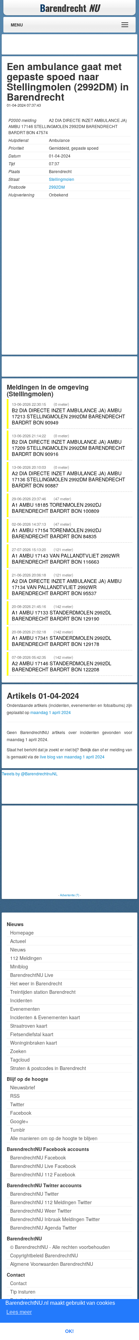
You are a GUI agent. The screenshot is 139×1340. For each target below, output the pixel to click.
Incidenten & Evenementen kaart (45, 1017)
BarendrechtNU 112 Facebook (42, 1174)
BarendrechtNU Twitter (34, 1193)
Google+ (19, 1121)
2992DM (57, 187)
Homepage (22, 932)
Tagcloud (20, 1059)
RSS (15, 1095)
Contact (18, 1283)
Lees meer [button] (19, 1312)
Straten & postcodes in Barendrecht (48, 1068)
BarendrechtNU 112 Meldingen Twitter (51, 1202)
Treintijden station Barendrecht (43, 991)
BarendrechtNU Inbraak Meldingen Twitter (55, 1219)
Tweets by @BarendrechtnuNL (30, 773)
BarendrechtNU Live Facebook (43, 1166)
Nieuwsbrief (22, 1087)
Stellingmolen (61, 179)
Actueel (18, 941)
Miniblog (19, 966)
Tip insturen (22, 1291)
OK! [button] (69, 1331)
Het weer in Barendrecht (36, 983)
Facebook (20, 1112)
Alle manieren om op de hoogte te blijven (54, 1138)
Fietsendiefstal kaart (31, 1034)
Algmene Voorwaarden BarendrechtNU (51, 1263)
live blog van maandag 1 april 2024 (72, 756)
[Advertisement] (82, 44)
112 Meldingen (26, 958)
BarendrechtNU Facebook (38, 1157)
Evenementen (25, 1008)
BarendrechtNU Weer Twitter (41, 1210)
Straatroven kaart (28, 1025)
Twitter (17, 1104)
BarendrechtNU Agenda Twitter (43, 1227)
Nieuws (18, 949)
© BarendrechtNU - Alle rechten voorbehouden (60, 1246)
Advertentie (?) (69, 895)
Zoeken (18, 1051)
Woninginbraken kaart (33, 1042)
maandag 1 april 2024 (50, 712)
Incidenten (21, 1000)
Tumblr (17, 1129)
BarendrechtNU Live (31, 974)
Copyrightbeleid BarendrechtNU (44, 1255)
